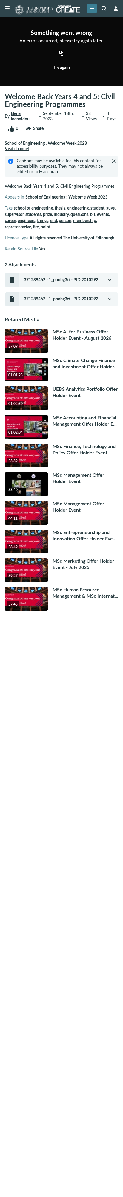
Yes (42, 249)
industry (61, 215)
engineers (26, 221)
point (45, 227)
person (65, 221)
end (53, 221)
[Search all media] (104, 8)
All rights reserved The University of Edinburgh (72, 238)
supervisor (14, 215)
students (33, 215)
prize (47, 215)
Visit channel (17, 149)
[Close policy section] (113, 161)
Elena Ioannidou (20, 116)
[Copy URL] (61, 54)
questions (79, 215)
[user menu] (116, 8)
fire (36, 227)
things (42, 221)
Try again (61, 68)
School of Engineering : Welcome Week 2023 (66, 197)
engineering (78, 208)
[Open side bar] (7, 8)
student (97, 208)
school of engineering (33, 208)
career (10, 221)
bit (92, 215)
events (103, 215)
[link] (92, 8)
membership (84, 221)
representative (18, 227)
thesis (60, 208)
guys (110, 208)
